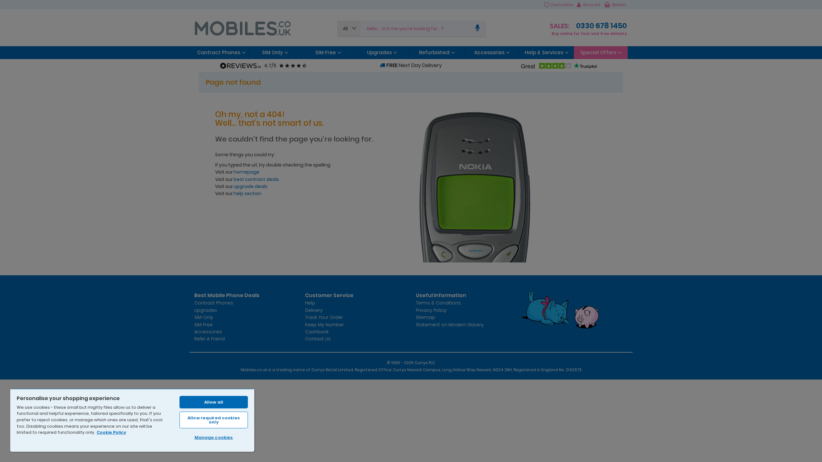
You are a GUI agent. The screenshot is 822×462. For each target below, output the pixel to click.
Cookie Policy (111, 432)
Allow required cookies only (214, 420)
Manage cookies (214, 437)
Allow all (213, 402)
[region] (132, 420)
